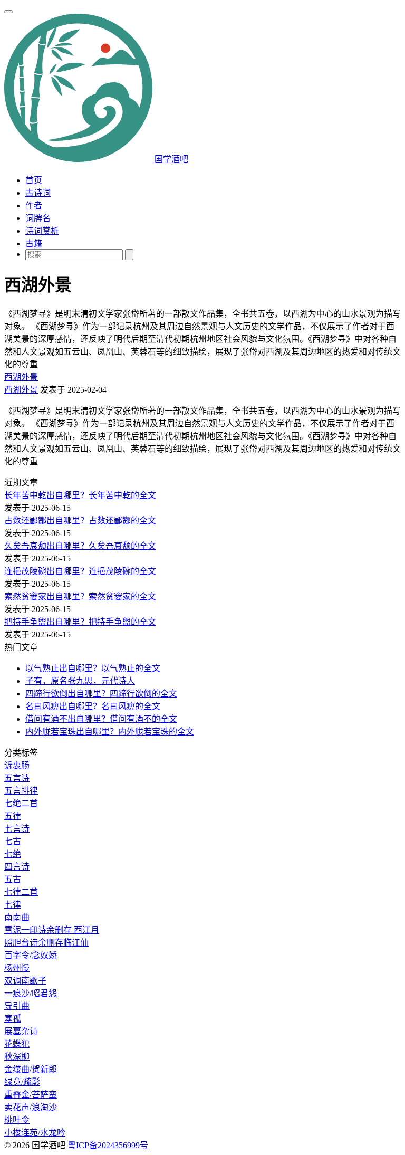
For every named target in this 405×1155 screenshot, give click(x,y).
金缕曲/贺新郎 (30, 1069)
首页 (33, 180)
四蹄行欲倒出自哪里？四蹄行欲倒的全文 (101, 693)
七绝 (12, 853)
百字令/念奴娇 (30, 955)
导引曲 (17, 1005)
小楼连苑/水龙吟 (34, 1132)
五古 (12, 879)
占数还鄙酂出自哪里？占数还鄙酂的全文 (80, 520)
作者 (33, 205)
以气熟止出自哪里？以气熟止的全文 (92, 668)
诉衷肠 (17, 765)
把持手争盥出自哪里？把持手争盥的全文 (80, 621)
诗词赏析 (42, 230)
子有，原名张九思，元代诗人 (80, 680)
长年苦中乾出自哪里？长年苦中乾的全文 (80, 495)
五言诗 (17, 778)
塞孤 (12, 1018)
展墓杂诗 (21, 1031)
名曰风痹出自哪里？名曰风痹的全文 (92, 706)
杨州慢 (17, 967)
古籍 (33, 243)
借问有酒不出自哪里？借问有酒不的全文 (101, 718)
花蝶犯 (17, 1043)
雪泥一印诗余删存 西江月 (51, 929)
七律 (12, 904)
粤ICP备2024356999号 (108, 1145)
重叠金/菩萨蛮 (30, 1094)
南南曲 (17, 917)
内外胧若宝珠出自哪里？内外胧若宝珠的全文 (109, 731)
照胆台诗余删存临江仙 (46, 942)
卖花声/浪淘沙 (30, 1107)
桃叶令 (17, 1119)
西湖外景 (21, 377)
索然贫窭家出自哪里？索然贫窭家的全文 (80, 596)
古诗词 (38, 192)
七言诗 (17, 828)
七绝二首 (21, 803)
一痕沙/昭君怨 (30, 993)
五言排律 (21, 790)
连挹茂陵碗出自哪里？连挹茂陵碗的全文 (80, 571)
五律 (12, 816)
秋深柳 (17, 1056)
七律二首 (21, 891)
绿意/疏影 (22, 1081)
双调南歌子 (25, 980)
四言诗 (17, 866)
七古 (12, 841)
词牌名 (38, 218)
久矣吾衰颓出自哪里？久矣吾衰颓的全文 (80, 545)
